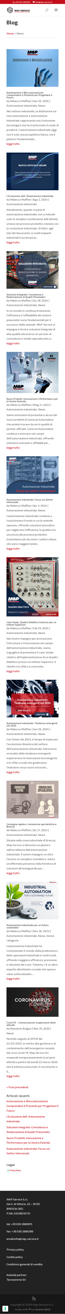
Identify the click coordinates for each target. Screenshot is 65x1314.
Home (10, 33)
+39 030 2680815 (22, 2)
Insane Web (42, 1309)
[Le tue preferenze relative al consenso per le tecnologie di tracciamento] (5, 1309)
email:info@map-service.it (22, 1238)
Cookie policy (14, 1257)
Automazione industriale (21, 105)
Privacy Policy (15, 1170)
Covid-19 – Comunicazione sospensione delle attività (31, 1023)
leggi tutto (13, 143)
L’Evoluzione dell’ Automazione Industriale (30, 195)
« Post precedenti (17, 1087)
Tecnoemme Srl (16, 1279)
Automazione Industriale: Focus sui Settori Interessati (29, 500)
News (41, 105)
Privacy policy (15, 1249)
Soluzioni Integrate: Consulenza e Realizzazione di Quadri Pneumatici (26, 295)
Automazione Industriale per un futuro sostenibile (27, 926)
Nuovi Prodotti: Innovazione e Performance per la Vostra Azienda (32, 400)
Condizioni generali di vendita (24, 1264)
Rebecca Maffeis (20, 101)
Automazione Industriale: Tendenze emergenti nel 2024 (31, 724)
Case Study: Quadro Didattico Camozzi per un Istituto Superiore (31, 623)
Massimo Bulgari (20, 1028)
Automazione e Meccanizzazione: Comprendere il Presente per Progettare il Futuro (29, 95)
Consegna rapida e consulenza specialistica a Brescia (31, 825)
